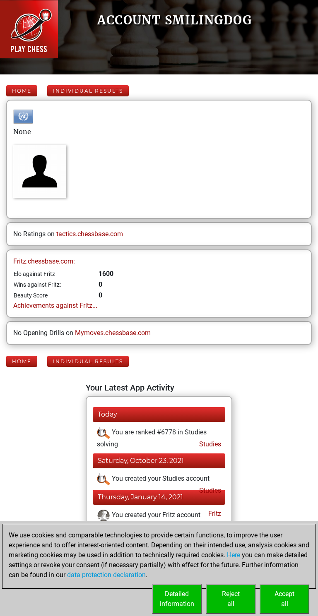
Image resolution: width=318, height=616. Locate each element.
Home (21, 91)
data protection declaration (106, 575)
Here (233, 555)
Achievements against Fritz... (55, 305)
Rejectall (231, 599)
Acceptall (284, 599)
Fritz (214, 514)
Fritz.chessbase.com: (44, 261)
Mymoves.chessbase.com (113, 333)
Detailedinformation (177, 599)
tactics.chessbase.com (89, 234)
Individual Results (88, 91)
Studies (209, 444)
